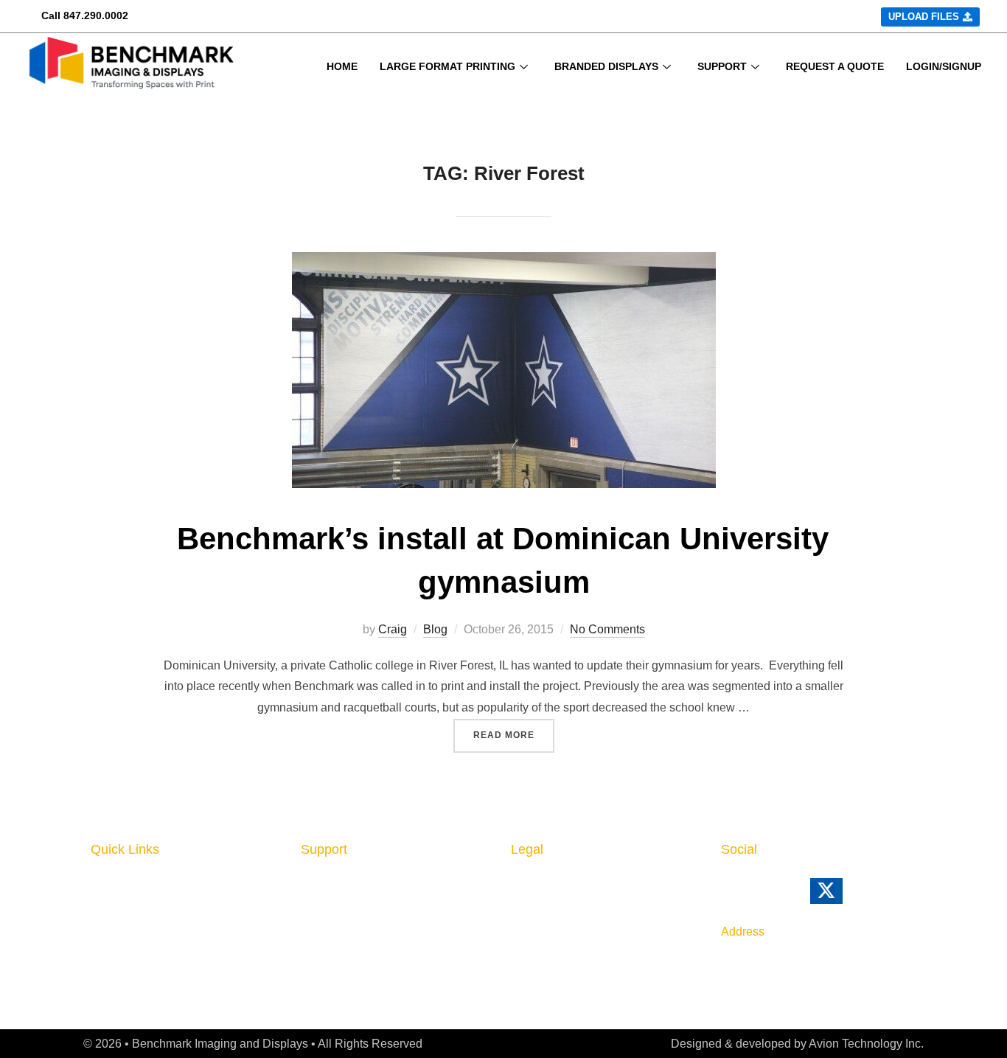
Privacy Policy (552, 883)
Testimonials (337, 973)
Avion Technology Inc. (866, 1043)
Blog (435, 629)
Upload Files (127, 970)
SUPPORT (722, 66)
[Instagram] (791, 897)
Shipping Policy (556, 928)
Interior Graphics (140, 905)
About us (327, 883)
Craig (392, 629)
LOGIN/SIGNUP (943, 66)
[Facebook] (760, 897)
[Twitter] (846, 897)
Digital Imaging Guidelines (378, 950)
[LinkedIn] (729, 897)
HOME (342, 66)
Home (108, 883)
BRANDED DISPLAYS (606, 66)
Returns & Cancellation (579, 905)
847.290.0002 (95, 15)
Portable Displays (142, 950)
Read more (513, 729)
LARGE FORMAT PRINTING (447, 66)
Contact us (332, 905)
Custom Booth (133, 928)
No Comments (607, 629)
